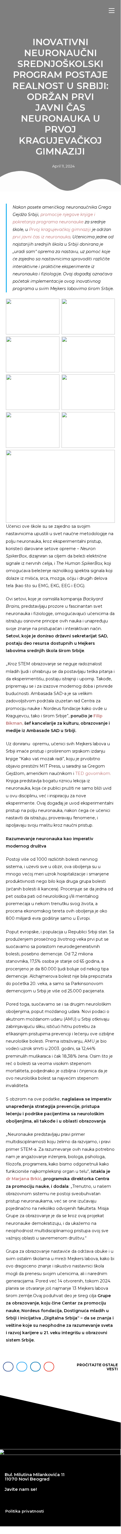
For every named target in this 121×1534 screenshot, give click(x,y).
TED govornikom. (93, 773)
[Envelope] (73, 1500)
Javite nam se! (21, 1489)
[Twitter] (25, 1500)
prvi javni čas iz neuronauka (41, 237)
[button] (8, 1367)
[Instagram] (57, 1500)
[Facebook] (9, 1500)
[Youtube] (41, 1500)
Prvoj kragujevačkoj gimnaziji (60, 229)
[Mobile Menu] (112, 11)
